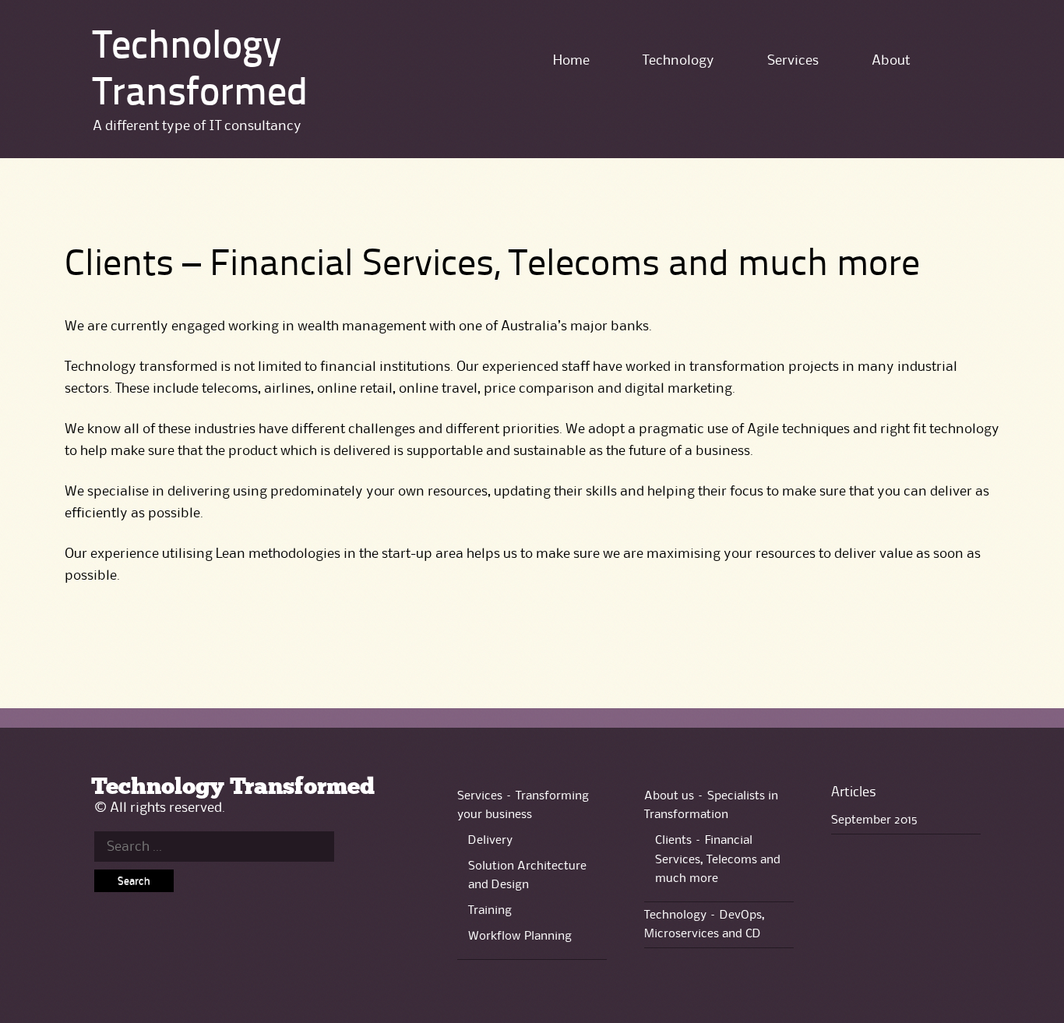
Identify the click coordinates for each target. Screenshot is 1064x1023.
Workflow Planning (520, 936)
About (891, 61)
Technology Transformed (233, 787)
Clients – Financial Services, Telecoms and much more (717, 859)
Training (490, 910)
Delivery (490, 840)
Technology (678, 61)
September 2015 (874, 820)
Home (571, 61)
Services (793, 61)
